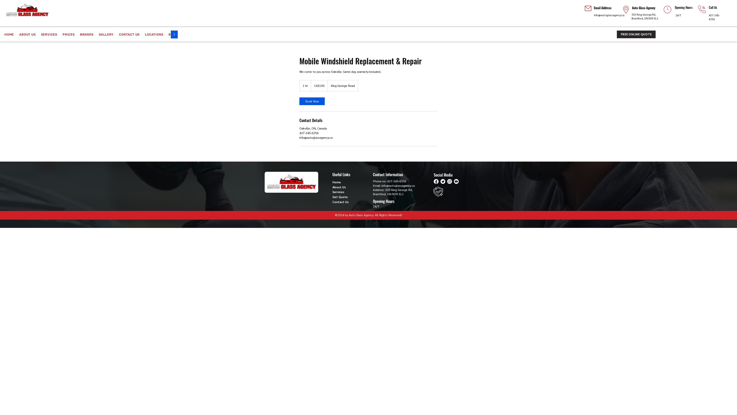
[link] (312, 101)
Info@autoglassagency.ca (609, 15)
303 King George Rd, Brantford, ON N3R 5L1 (393, 192)
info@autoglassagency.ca (398, 185)
